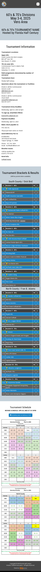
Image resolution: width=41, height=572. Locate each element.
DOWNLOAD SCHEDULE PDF (21, 415)
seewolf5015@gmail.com (9, 100)
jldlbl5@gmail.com (7, 91)
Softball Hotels (6, 159)
